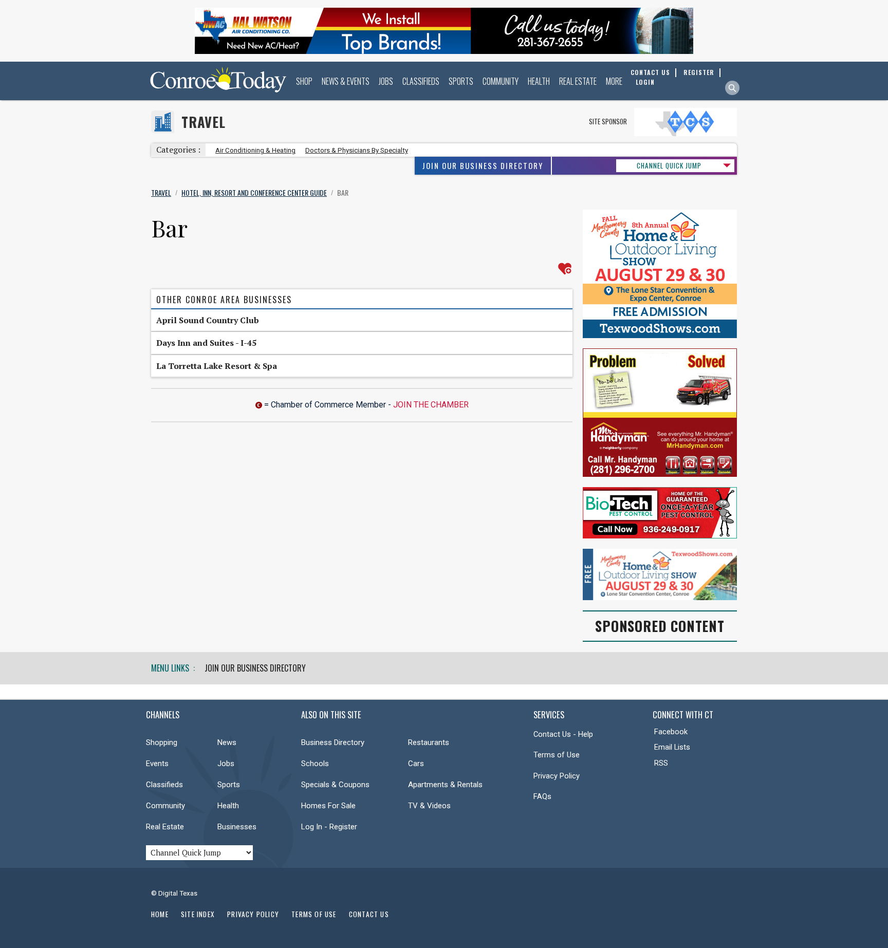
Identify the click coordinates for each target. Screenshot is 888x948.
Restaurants (428, 742)
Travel (203, 122)
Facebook (671, 731)
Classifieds (420, 81)
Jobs (386, 81)
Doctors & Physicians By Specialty (356, 150)
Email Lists (672, 747)
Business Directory (332, 742)
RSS (661, 763)
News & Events (345, 81)
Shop (304, 81)
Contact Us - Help (563, 734)
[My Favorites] (564, 268)
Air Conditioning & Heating (255, 150)
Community (501, 81)
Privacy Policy (556, 775)
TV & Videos (429, 805)
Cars (416, 763)
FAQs (542, 796)
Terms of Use (556, 754)
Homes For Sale (328, 805)
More (614, 81)
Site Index (198, 914)
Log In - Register (329, 826)
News (226, 742)
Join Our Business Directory (482, 165)
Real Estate (578, 81)
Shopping (161, 742)
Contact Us (369, 914)
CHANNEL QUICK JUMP (669, 165)
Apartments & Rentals (445, 784)
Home (160, 914)
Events (157, 763)
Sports (461, 81)
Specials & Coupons (335, 784)
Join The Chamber (431, 405)
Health (539, 81)
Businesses (236, 826)
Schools (315, 763)
